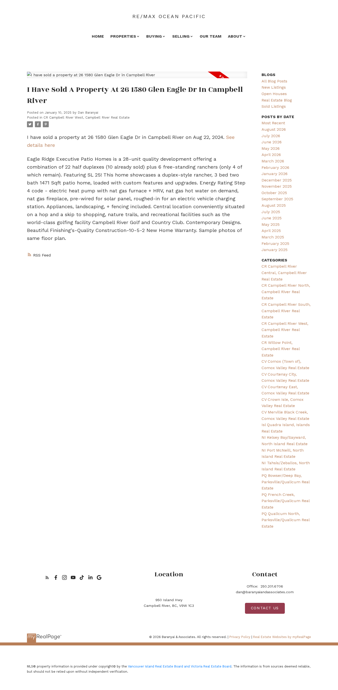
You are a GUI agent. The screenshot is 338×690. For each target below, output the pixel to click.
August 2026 (274, 129)
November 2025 (277, 186)
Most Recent (273, 123)
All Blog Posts (274, 81)
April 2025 (271, 230)
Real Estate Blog (277, 100)
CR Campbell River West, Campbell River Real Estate (87, 117)
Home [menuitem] (98, 36)
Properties (123, 36)
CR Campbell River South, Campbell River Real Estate (286, 310)
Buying (154, 36)
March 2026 (273, 161)
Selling (181, 36)
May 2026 (271, 148)
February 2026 (275, 167)
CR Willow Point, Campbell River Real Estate (281, 349)
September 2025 (277, 199)
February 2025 (275, 243)
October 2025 (274, 192)
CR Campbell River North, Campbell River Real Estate (286, 291)
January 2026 (275, 173)
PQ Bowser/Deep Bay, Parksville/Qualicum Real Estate (286, 481)
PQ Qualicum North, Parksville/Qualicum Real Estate (286, 520)
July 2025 (271, 211)
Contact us (265, 608)
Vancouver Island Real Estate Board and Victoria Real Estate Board (179, 666)
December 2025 (277, 180)
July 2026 (271, 135)
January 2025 (275, 249)
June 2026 (272, 142)
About (235, 36)
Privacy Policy (239, 637)
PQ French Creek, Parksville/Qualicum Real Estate (286, 501)
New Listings (274, 87)
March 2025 (273, 237)
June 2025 (272, 218)
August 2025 (274, 205)
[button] (47, 577)
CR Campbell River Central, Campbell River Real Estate (284, 272)
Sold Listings (274, 106)
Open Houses (274, 93)
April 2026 (271, 154)
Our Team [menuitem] (210, 36)
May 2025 (271, 224)
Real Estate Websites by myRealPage (282, 637)
